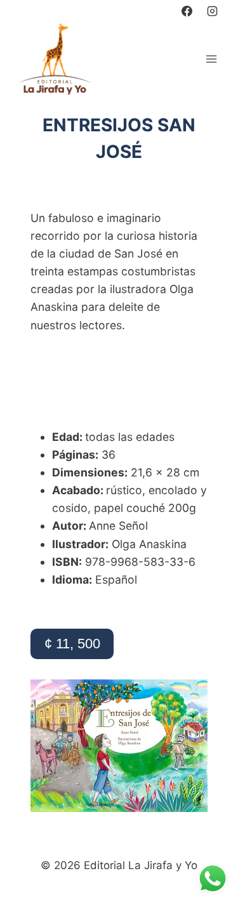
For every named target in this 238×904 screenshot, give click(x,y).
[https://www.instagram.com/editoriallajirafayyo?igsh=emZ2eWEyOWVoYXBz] (212, 11)
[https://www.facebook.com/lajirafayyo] (187, 11)
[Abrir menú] (211, 59)
